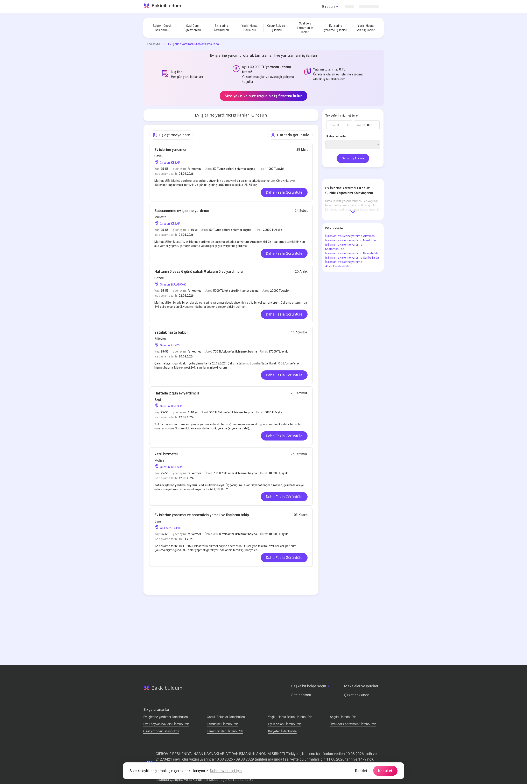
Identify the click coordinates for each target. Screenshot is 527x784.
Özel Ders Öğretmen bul (192, 28)
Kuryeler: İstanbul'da (282, 731)
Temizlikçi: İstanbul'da (222, 724)
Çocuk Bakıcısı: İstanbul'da (226, 717)
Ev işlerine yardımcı (170, 149)
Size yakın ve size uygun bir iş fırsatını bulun (263, 96)
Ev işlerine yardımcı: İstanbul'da (165, 717)
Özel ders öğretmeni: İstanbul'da (353, 724)
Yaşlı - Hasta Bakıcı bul (249, 28)
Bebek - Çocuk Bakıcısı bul (162, 28)
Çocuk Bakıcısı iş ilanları (276, 28)
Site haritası (301, 695)
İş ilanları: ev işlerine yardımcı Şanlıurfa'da (352, 257)
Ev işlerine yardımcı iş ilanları (335, 28)
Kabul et (385, 771)
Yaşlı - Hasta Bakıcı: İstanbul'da (290, 717)
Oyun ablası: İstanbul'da (284, 724)
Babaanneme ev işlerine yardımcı (181, 210)
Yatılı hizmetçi (166, 454)
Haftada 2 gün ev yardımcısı (177, 393)
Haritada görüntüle (293, 135)
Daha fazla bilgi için (226, 771)
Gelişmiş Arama (353, 158)
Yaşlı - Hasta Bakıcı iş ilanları (365, 28)
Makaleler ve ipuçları (361, 686)
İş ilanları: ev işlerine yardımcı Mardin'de (350, 240)
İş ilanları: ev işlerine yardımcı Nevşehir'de (351, 253)
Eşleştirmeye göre (174, 135)
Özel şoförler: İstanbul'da (161, 731)
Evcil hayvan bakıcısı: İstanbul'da (166, 724)
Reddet (361, 771)
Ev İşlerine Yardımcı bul (221, 28)
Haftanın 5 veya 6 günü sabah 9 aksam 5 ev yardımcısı (198, 271)
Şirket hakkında (356, 695)
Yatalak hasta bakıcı (171, 332)
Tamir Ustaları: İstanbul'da (225, 731)
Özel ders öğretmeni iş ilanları (305, 28)
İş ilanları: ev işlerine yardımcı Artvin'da (350, 236)
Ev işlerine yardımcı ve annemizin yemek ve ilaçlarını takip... (202, 515)
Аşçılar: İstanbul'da (343, 717)
